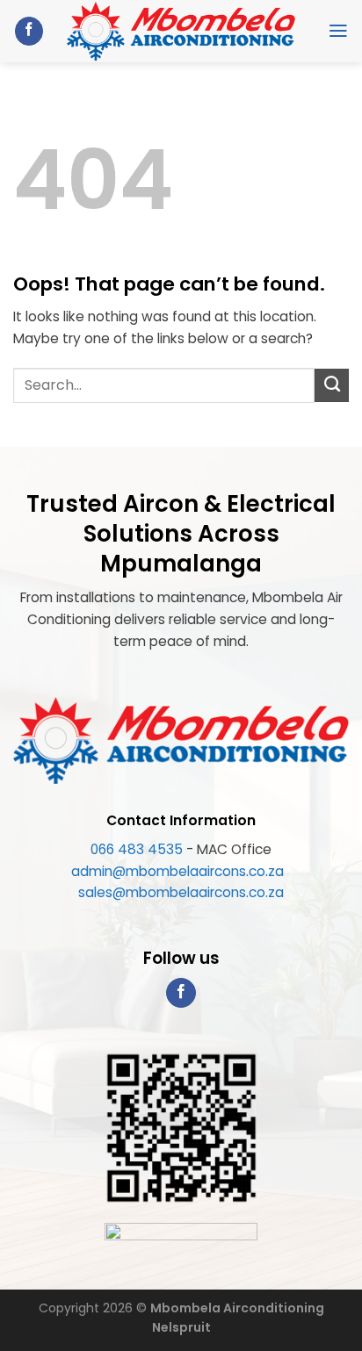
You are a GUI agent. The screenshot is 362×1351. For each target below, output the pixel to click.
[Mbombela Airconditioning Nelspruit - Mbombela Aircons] (181, 31)
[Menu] (338, 31)
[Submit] (332, 385)
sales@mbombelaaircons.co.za (181, 892)
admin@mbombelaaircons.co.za (179, 871)
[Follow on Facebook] (29, 31)
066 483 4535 (136, 849)
